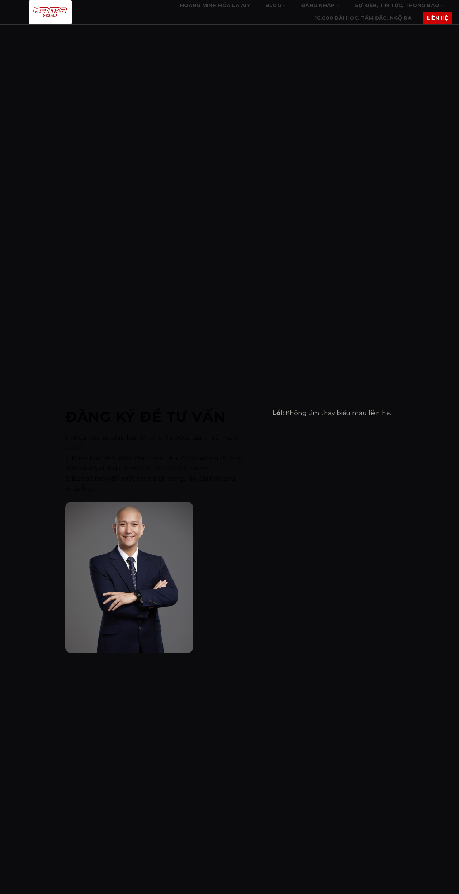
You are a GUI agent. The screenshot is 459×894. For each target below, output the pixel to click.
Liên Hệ (437, 18)
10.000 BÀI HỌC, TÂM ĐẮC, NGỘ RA (363, 18)
